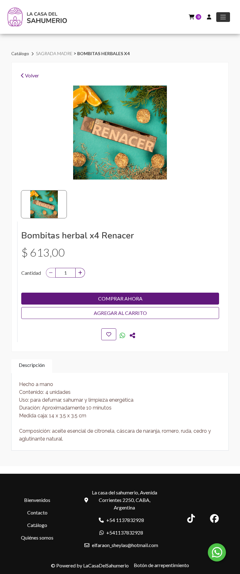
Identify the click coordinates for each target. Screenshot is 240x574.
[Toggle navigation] (223, 17)
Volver (31, 75)
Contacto (37, 512)
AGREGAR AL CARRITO (120, 313)
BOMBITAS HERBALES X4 (103, 53)
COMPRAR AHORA (120, 298)
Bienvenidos (37, 500)
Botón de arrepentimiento (161, 565)
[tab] (31, 366)
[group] (120, 133)
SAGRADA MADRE (54, 53)
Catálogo (20, 53)
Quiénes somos (37, 537)
